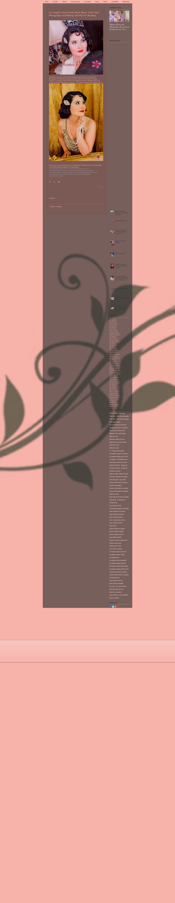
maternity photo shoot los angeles (118, 574)
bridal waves (112, 499)
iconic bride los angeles (115, 548)
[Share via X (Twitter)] (54, 182)
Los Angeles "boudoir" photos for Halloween (119, 453)
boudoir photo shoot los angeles (118, 482)
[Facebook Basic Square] (110, 606)
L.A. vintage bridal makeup (116, 450)
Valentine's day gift (114, 465)
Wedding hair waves (114, 471)
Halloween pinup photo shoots (117, 442)
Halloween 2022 (113, 436)
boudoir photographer (115, 485)
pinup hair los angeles (115, 592)
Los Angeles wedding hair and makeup (119, 456)
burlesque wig (113, 502)
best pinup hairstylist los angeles (118, 476)
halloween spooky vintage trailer (118, 540)
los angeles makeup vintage (117, 554)
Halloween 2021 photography (117, 433)
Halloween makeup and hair (117, 439)
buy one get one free (115, 505)
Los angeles (112, 459)
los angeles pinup (114, 557)
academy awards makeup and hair (118, 473)
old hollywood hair (114, 577)
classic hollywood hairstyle (116, 514)
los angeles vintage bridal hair (117, 563)
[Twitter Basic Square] (113, 606)
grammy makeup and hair (116, 534)
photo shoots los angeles (116, 583)
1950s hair (112, 419)
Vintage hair (124, 465)
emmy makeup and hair (115, 522)
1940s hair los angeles (122, 416)
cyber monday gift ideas (116, 517)
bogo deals (122, 479)
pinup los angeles (114, 597)
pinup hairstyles (113, 594)
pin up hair (112, 586)
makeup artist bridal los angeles (118, 571)
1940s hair (112, 416)
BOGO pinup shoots (114, 422)
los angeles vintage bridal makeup (118, 566)
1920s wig (122, 413)
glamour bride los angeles (116, 531)
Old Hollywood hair (122, 459)
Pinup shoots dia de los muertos (118, 462)
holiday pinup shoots (115, 545)
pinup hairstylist (123, 594)
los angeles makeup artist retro (118, 551)
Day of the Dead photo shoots (117, 424)
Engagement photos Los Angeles (118, 427)
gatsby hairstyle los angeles (117, 528)
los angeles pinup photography (118, 560)
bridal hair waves (114, 494)
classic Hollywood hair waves (117, 511)
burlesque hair (121, 499)
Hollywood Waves (114, 445)
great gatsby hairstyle (115, 537)
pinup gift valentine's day (116, 589)
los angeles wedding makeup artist (119, 569)
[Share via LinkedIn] (59, 182)
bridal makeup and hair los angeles (119, 496)
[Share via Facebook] (50, 182)
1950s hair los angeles (122, 419)
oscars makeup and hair (115, 580)
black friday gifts (113, 479)
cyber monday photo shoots (117, 520)
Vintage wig (124, 468)
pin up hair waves (121, 586)
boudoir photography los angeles (118, 491)
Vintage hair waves (114, 468)
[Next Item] (126, 16)
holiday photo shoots (115, 543)
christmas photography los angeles (119, 508)
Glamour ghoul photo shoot (117, 430)
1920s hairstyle (113, 413)
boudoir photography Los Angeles (118, 488)
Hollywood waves (114, 447)
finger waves (112, 525)
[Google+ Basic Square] (116, 606)
